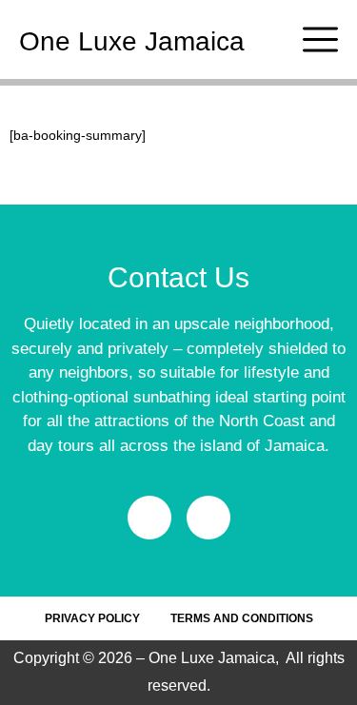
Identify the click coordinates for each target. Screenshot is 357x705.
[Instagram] (208, 517)
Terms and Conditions (241, 618)
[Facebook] (149, 517)
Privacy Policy (92, 618)
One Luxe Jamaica (132, 41)
